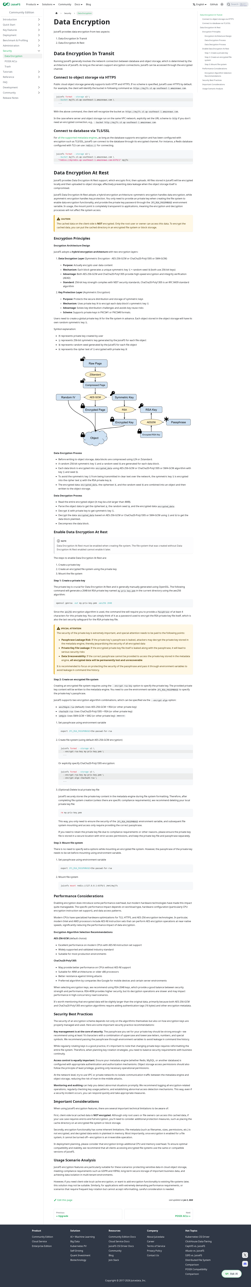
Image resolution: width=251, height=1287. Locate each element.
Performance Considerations (214, 68)
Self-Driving (76, 1250)
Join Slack (114, 1260)
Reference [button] (8, 77)
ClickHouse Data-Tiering (198, 1241)
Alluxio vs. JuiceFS (194, 1250)
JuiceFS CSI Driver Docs (121, 1246)
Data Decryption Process (215, 44)
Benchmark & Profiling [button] (15, 40)
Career (150, 1241)
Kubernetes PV (78, 1246)
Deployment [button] (9, 35)
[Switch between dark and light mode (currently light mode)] (222, 4)
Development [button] (10, 87)
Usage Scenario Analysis (212, 88)
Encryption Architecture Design (218, 36)
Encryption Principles (211, 31)
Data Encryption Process (215, 40)
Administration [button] (11, 45)
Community (64, 4)
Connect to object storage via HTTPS (218, 19)
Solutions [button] (47, 4)
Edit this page (64, 1200)
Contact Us (153, 1255)
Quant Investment (80, 1255)
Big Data (75, 1241)
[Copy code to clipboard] (189, 96)
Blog (88, 4)
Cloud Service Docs (119, 1241)
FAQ (5, 82)
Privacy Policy (154, 1250)
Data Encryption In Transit (211, 15)
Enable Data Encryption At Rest (215, 48)
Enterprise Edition (42, 1246)
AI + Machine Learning (82, 1236)
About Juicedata (155, 1236)
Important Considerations (213, 84)
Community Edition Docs (122, 1236)
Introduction (10, 19)
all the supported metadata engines (77, 137)
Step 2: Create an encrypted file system (218, 58)
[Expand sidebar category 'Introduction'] (39, 19)
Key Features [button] (10, 30)
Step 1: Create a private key (216, 53)
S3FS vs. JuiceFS (193, 1255)
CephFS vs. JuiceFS (195, 1246)
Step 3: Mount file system (216, 64)
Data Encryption (13, 56)
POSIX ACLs (11, 61)
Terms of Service (156, 1246)
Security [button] (7, 50)
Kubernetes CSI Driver (197, 1236)
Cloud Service (39, 1241)
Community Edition (21, 12)
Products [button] (31, 4)
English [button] (200, 4)
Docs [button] (77, 4)
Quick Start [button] (9, 24)
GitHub (214, 4)
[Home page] (56, 13)
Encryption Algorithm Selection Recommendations (218, 74)
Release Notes (10, 97)
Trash (8, 66)
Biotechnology (78, 1260)
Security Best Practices (212, 80)
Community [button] (9, 92)
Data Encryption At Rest (210, 27)
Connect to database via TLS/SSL (216, 23)
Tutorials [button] (7, 71)
